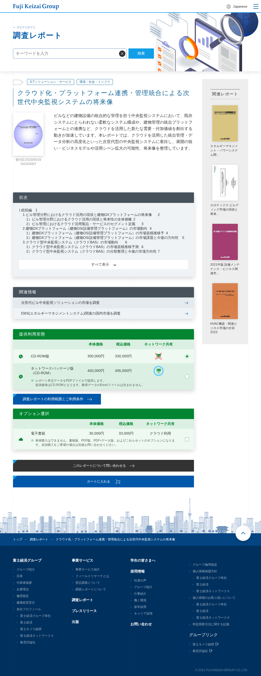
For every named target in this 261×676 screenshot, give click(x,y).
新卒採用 (140, 607)
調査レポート (39, 539)
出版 (75, 622)
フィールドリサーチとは (92, 576)
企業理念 (23, 589)
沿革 (20, 576)
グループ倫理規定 (205, 564)
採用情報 (137, 571)
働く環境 (140, 600)
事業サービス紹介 (87, 569)
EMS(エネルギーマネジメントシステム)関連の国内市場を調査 (71, 313)
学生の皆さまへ (142, 560)
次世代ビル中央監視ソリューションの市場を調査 (60, 303)
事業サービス (82, 560)
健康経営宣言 (26, 602)
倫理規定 (23, 596)
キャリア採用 (143, 613)
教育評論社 (27, 642)
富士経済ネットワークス (37, 636)
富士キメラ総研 (31, 629)
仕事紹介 (140, 593)
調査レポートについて (90, 589)
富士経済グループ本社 (35, 616)
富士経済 (26, 622)
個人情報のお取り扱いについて (214, 598)
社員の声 (140, 580)
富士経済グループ (27, 560)
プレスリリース (84, 611)
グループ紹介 (26, 569)
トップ (17, 539)
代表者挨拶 (24, 582)
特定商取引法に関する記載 (211, 624)
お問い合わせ (141, 624)
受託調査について (87, 582)
